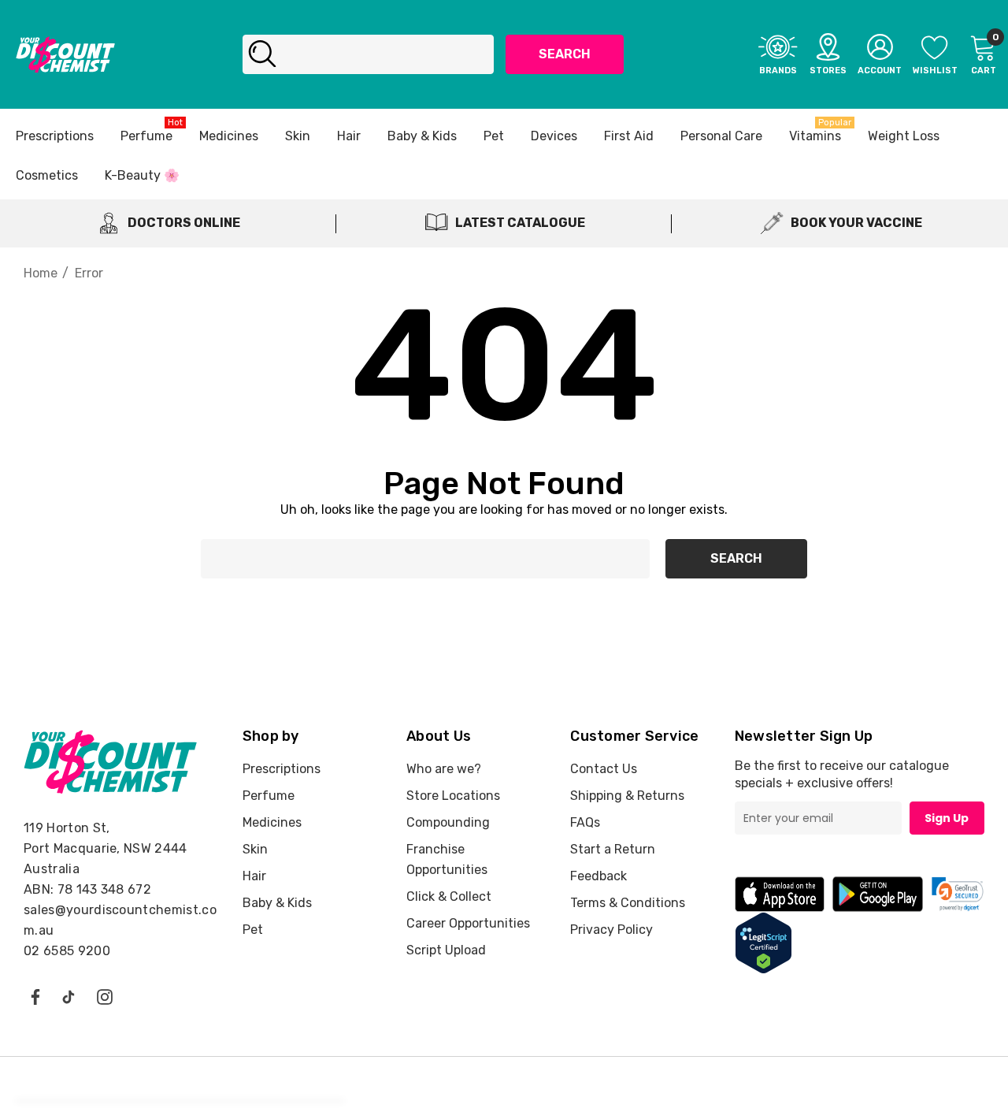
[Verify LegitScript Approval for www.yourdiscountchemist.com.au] (763, 942)
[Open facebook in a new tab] (35, 996)
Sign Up (947, 818)
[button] (957, 894)
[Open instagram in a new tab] (104, 996)
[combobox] (369, 54)
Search (565, 53)
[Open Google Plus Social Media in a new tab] (68, 996)
